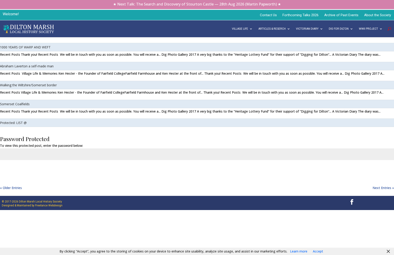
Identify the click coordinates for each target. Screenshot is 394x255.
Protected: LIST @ (13, 123)
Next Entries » (383, 188)
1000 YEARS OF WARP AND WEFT (25, 47)
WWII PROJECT (368, 28)
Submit (380, 169)
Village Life (240, 28)
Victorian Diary (307, 28)
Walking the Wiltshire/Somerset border (28, 85)
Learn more (298, 251)
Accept (318, 251)
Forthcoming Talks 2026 (301, 15)
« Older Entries (11, 188)
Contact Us (268, 15)
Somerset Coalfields (15, 104)
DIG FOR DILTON (339, 28)
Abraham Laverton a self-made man (27, 66)
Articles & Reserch (272, 28)
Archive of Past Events (341, 15)
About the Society (377, 15)
